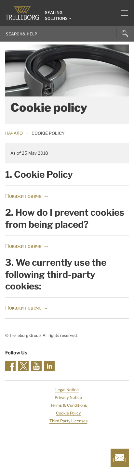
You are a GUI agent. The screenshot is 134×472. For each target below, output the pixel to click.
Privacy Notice (68, 397)
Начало (14, 133)
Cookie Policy (68, 413)
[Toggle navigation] (122, 13)
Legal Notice (67, 389)
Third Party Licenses (68, 420)
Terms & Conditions (68, 405)
